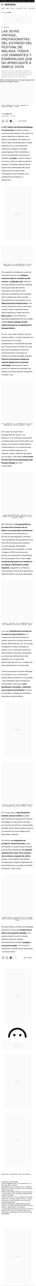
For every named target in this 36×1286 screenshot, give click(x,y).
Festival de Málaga (25, 127)
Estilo (3, 12)
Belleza (8, 8)
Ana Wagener (12, 1)
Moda (2, 8)
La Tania (13, 158)
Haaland (29, 1)
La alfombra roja (16, 281)
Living (24, 8)
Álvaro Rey (8, 113)
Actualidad (19, 8)
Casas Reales (31, 8)
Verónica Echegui (21, 1)
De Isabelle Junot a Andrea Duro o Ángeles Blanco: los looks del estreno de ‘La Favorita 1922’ (16, 1188)
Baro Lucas (6, 316)
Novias (13, 8)
